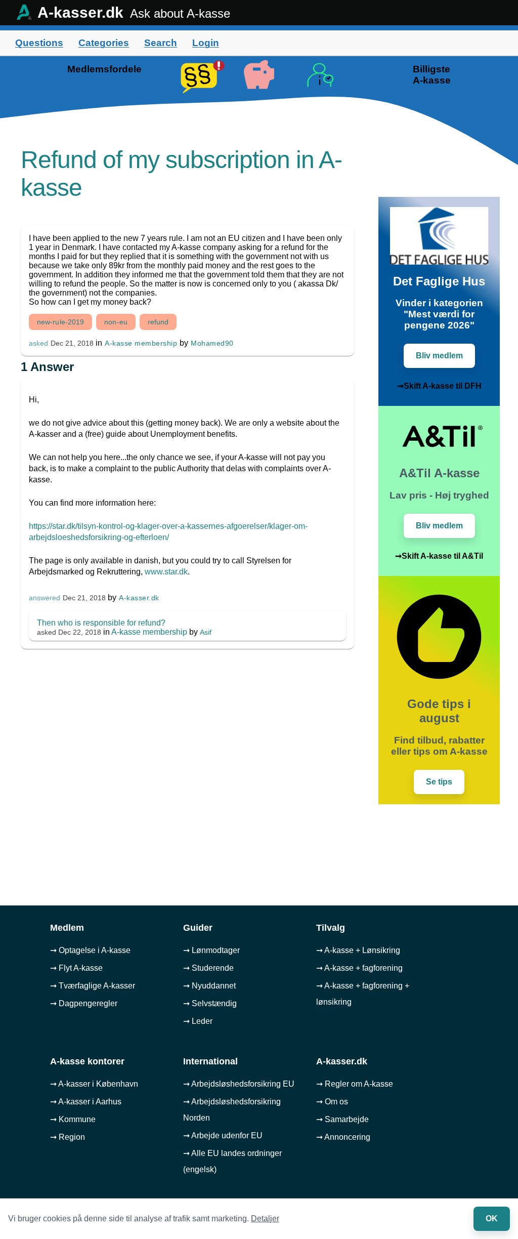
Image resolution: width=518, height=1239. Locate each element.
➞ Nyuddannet (209, 985)
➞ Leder (197, 1021)
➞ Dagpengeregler (83, 1003)
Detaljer (265, 1218)
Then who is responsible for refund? (101, 622)
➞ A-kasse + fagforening (359, 968)
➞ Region (67, 1137)
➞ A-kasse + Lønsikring (358, 950)
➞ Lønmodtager (211, 950)
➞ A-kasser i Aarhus (85, 1101)
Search (160, 42)
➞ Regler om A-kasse (354, 1084)
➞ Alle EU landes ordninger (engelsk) (232, 1161)
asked (38, 343)
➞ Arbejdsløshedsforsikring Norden (232, 1109)
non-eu (115, 322)
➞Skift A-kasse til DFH (439, 386)
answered (44, 598)
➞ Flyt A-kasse (76, 968)
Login (205, 42)
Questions (39, 42)
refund (158, 322)
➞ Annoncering (343, 1137)
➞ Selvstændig (210, 1003)
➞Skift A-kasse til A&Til (439, 556)
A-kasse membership (141, 343)
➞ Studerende (208, 968)
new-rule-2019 (60, 322)
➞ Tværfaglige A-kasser (92, 985)
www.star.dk (166, 571)
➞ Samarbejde (342, 1119)
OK (492, 1218)
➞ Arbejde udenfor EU (223, 1135)
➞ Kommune (73, 1119)
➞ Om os (332, 1101)
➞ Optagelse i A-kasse (90, 950)
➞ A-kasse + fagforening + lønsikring (362, 993)
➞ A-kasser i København (94, 1084)
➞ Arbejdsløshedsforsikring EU (238, 1084)
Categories (103, 42)
